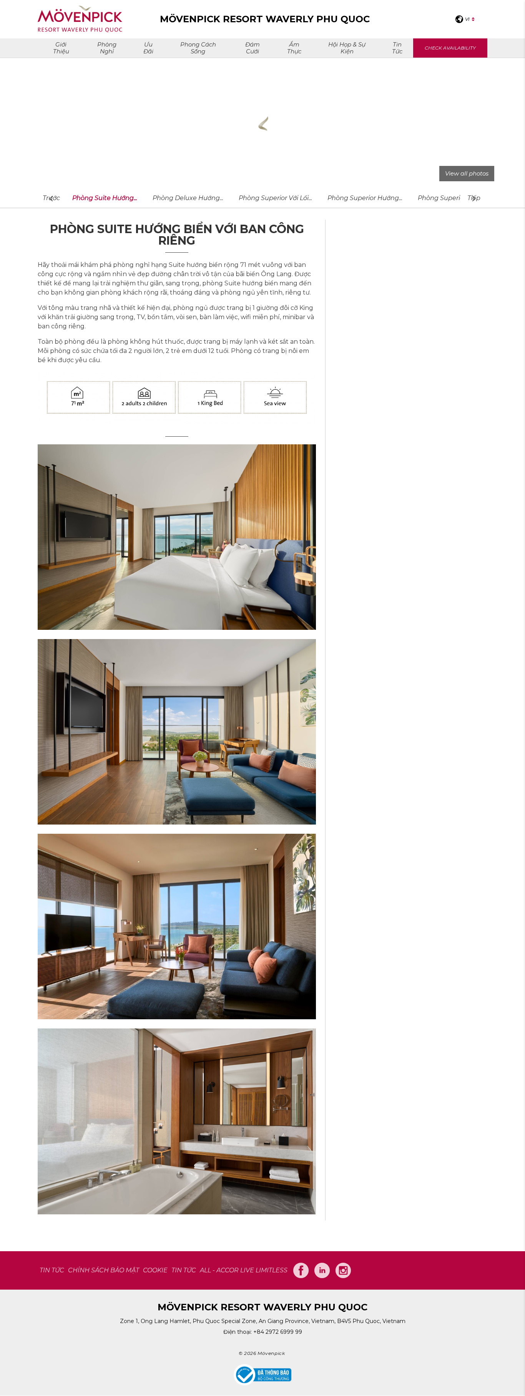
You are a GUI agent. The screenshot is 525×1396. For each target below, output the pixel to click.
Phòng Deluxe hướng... (188, 198)
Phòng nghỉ (106, 48)
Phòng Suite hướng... (104, 198)
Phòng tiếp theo (474, 198)
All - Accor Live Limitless (243, 1270)
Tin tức (397, 48)
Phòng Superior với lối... (275, 198)
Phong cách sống (198, 48)
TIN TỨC (52, 1270)
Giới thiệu (61, 48)
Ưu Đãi (148, 48)
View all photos (466, 173)
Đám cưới (252, 48)
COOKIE (155, 1270)
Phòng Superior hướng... (364, 198)
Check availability (450, 48)
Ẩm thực (294, 48)
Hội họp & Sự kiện (347, 48)
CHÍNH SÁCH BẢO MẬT (103, 1270)
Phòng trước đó (51, 198)
